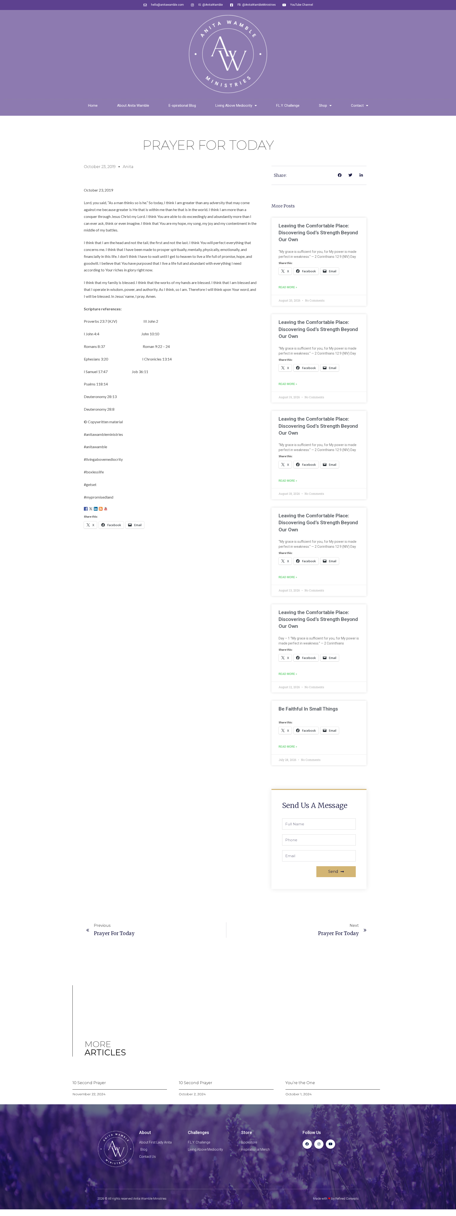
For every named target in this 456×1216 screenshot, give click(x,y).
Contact (357, 105)
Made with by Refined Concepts (336, 1198)
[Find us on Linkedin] (96, 509)
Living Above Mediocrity (233, 105)
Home (93, 105)
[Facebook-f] (307, 1144)
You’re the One (300, 1083)
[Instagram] (318, 1144)
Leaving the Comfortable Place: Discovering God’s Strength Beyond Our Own (318, 233)
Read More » (288, 287)
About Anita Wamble (133, 105)
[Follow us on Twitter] (91, 509)
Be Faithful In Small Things (308, 709)
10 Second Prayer (89, 1083)
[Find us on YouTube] (106, 509)
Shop (323, 105)
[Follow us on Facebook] (86, 509)
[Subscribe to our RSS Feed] (101, 509)
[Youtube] (330, 1144)
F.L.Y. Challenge (287, 105)
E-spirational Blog (182, 105)
